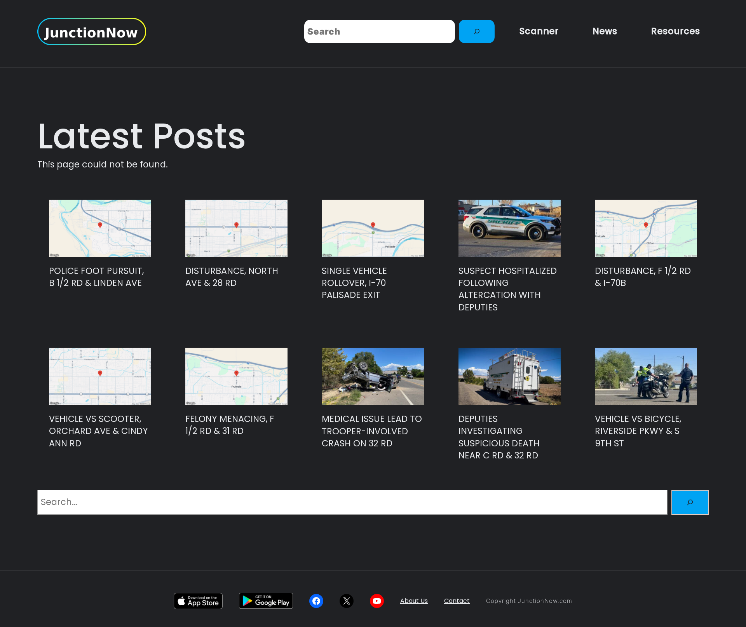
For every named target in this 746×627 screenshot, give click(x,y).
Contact (457, 600)
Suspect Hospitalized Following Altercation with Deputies (507, 289)
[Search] (477, 31)
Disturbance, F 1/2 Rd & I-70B (643, 277)
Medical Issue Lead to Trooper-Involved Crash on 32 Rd (372, 431)
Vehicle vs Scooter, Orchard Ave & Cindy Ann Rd (98, 431)
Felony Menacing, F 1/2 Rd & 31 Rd (229, 425)
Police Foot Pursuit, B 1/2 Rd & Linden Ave (96, 277)
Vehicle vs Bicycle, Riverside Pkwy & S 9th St (638, 431)
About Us (414, 600)
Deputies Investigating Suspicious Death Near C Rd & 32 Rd (499, 437)
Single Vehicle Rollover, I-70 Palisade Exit (354, 283)
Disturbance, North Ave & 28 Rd (231, 277)
